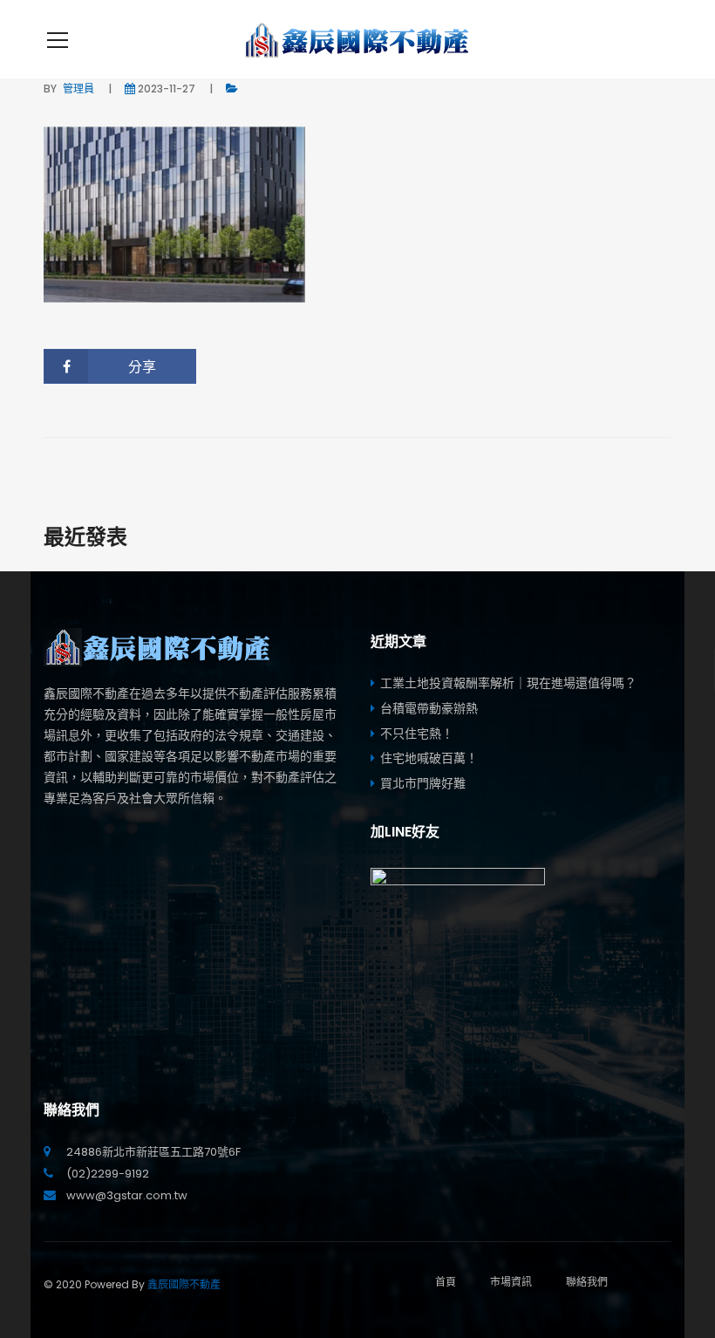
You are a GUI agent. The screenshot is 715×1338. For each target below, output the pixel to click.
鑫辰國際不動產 (184, 1284)
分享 (142, 367)
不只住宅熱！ (416, 733)
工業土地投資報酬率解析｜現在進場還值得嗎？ (508, 683)
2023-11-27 (166, 88)
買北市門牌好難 (423, 783)
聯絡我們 (587, 1281)
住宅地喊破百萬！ (429, 758)
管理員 (78, 88)
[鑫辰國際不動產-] (357, 39)
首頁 (445, 1281)
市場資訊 (511, 1281)
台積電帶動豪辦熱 (429, 708)
